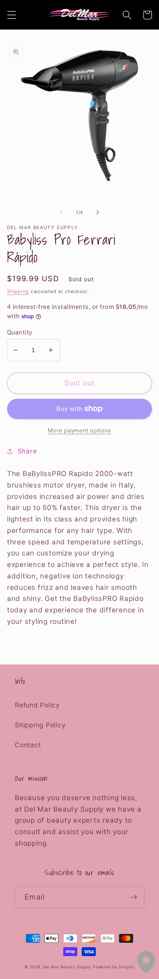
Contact (28, 745)
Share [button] (27, 451)
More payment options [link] (79, 430)
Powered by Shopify (114, 967)
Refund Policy (37, 705)
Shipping (18, 291)
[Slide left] (61, 212)
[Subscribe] (134, 897)
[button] (11, 15)
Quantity (20, 332)
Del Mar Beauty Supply (67, 967)
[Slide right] (98, 212)
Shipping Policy (40, 725)
